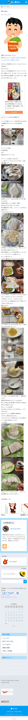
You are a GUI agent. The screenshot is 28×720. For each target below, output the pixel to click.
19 (11, 617)
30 (22, 620)
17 (6, 617)
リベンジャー (6, 638)
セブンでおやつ (6, 644)
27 (14, 620)
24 (6, 620)
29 (19, 620)
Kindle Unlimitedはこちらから (9, 597)
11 (8, 615)
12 (11, 615)
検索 (25, 581)
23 (22, 617)
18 (8, 617)
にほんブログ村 (5, 595)
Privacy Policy (18, 711)
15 (19, 615)
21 (16, 617)
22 (19, 617)
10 (6, 615)
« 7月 (13, 626)
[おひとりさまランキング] (5, 701)
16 (22, 615)
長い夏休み (15, 2)
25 (8, 620)
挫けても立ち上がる (7, 641)
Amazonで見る (14, 112)
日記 (9, 499)
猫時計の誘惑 (6, 647)
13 (14, 615)
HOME (14, 709)
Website (4, 549)
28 (16, 620)
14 (16, 615)
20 (14, 617)
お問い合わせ (10, 711)
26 (11, 620)
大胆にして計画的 (7, 651)
